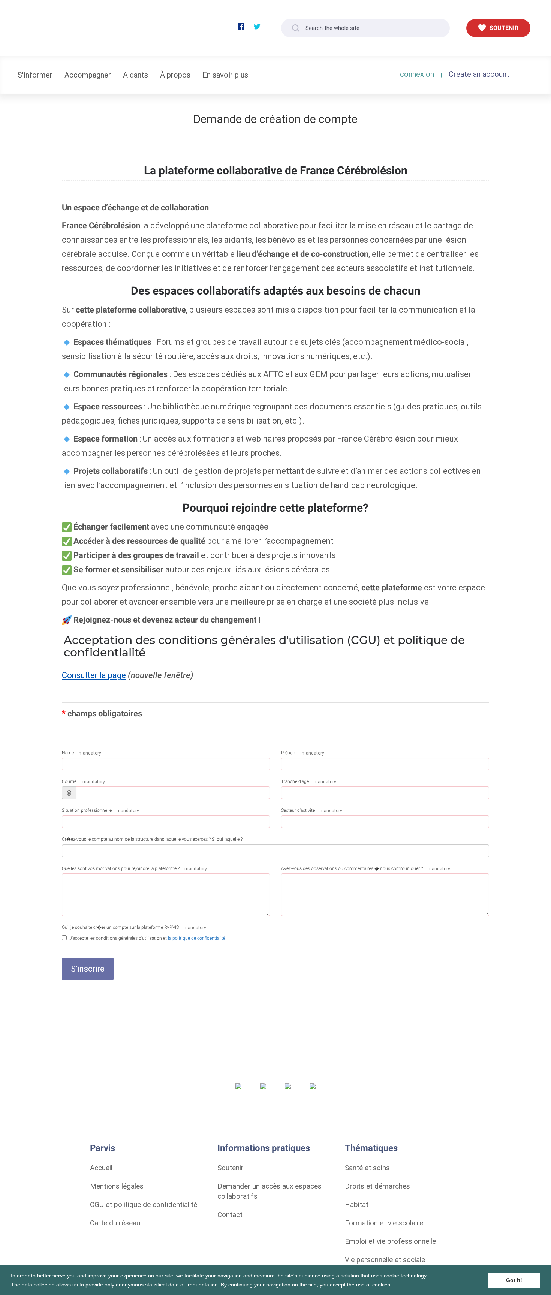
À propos (175, 74)
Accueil (101, 1167)
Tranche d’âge (295, 781)
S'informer (35, 74)
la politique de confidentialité (196, 938)
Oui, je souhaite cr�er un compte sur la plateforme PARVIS (120, 927)
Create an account (479, 74)
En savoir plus (225, 74)
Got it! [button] (514, 1280)
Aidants (135, 74)
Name (68, 752)
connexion (417, 74)
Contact (230, 1214)
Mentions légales (117, 1185)
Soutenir (230, 1167)
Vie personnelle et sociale (385, 1259)
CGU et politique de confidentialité (143, 1204)
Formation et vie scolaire (384, 1222)
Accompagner (87, 74)
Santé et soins (367, 1167)
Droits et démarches (377, 1185)
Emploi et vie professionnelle (390, 1241)
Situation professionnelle (87, 810)
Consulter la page (94, 675)
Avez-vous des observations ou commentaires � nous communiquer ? (352, 868)
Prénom (289, 752)
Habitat (356, 1204)
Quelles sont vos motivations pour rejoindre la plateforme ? (121, 868)
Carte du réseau (115, 1222)
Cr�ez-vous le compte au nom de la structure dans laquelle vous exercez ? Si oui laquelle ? (152, 839)
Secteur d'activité (298, 810)
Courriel (70, 781)
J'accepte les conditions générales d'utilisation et (147, 938)
